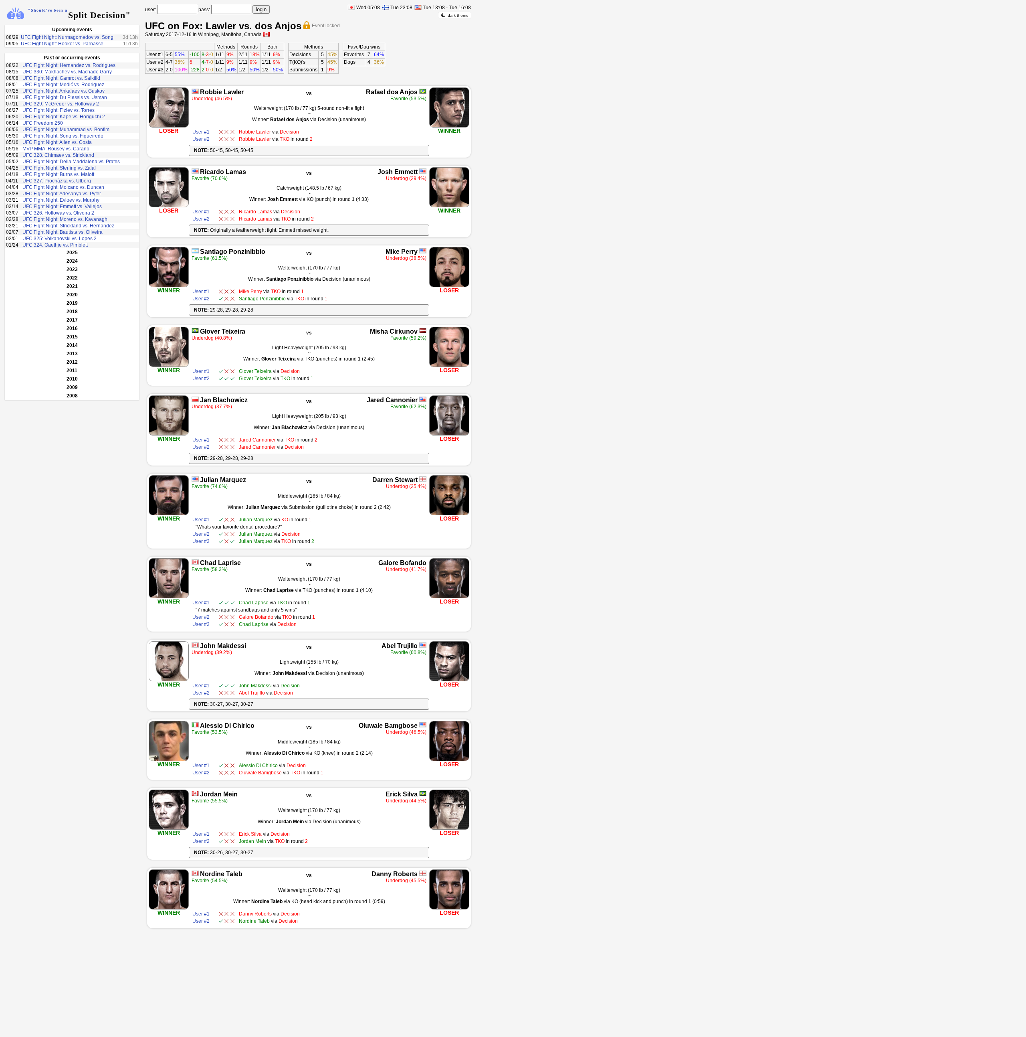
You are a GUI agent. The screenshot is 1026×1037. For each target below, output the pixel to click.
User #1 (155, 54)
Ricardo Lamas (223, 171)
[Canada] (195, 562)
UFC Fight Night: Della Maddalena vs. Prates (71, 161)
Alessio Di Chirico (227, 725)
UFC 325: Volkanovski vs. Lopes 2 (59, 238)
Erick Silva (402, 794)
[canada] (266, 34)
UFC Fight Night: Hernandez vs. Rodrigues (68, 65)
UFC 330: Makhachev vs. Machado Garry (67, 72)
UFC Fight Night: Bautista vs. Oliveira (62, 232)
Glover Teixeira (222, 331)
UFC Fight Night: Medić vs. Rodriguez (63, 84)
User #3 (155, 70)
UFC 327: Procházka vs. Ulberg (56, 181)
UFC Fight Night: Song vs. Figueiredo (62, 136)
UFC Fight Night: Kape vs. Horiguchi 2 (63, 116)
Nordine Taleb (221, 874)
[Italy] (195, 724)
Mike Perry (402, 251)
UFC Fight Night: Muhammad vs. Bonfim (65, 129)
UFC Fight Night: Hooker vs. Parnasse (62, 44)
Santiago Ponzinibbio (232, 251)
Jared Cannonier (392, 400)
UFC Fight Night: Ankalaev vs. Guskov (63, 91)
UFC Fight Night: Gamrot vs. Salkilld (61, 78)
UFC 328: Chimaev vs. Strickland (58, 155)
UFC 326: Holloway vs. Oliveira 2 (58, 213)
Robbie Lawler (222, 92)
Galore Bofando (402, 562)
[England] (422, 479)
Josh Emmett (398, 171)
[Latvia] (422, 330)
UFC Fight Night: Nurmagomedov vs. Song (67, 37)
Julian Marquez (223, 479)
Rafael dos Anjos (392, 92)
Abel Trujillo (400, 645)
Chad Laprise (220, 562)
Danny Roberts (395, 874)
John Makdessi (223, 645)
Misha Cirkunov (394, 331)
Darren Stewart (395, 479)
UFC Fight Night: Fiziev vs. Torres (58, 110)
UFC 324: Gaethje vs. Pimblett (55, 245)
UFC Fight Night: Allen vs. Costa (57, 142)
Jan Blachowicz (224, 400)
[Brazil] (422, 91)
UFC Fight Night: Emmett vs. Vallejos (62, 206)
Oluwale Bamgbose (388, 725)
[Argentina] (195, 250)
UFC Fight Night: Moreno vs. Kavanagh (64, 219)
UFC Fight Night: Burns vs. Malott (58, 174)
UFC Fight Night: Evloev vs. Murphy (60, 200)
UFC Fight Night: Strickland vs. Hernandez (68, 226)
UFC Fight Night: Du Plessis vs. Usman (64, 97)
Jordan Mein (219, 794)
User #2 (155, 62)
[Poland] (195, 399)
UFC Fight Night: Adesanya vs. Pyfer (61, 193)
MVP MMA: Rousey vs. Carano (55, 149)
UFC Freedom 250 (42, 123)
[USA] (195, 91)
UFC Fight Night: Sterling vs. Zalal (59, 168)
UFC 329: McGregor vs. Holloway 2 (60, 104)
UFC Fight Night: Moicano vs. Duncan (63, 187)
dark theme (458, 15)
